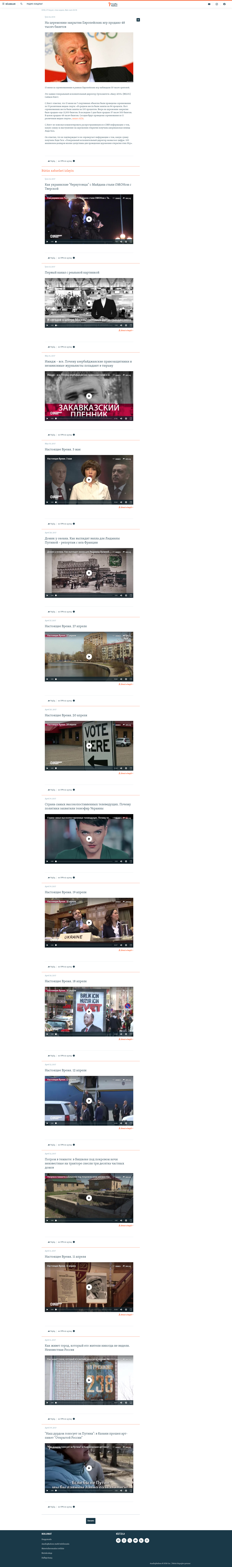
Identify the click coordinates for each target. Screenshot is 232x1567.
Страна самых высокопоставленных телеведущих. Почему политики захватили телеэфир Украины (97, 818)
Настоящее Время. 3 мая (59, 459)
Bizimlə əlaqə (47, 1553)
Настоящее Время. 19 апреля (61, 901)
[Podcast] (147, 1540)
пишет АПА (77, 119)
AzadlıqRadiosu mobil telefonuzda (55, 1544)
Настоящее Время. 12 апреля (61, 1080)
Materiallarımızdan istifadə (53, 1549)
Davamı (90, 1521)
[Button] (51, 161)
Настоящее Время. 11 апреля (61, 1266)
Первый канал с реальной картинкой (65, 282)
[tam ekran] (130, 241)
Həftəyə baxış (47, 1558)
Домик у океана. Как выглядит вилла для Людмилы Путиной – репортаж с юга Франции (91, 552)
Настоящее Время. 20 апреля (61, 725)
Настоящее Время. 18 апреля (61, 990)
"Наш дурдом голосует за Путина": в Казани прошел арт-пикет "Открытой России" (88, 1447)
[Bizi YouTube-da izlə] (209, 4)
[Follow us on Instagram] (124, 1540)
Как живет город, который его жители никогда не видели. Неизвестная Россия (87, 1359)
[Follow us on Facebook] (118, 1540)
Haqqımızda (47, 1539)
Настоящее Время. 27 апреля (61, 635)
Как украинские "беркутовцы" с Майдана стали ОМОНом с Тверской (81, 198)
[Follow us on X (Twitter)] (129, 1540)
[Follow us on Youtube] (135, 1540)
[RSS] (141, 1540)
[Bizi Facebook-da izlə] (224, 4)
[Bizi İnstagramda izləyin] (217, 4)
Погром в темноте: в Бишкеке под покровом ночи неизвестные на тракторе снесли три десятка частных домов (103, 1177)
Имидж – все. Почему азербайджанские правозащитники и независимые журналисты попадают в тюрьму (101, 375)
